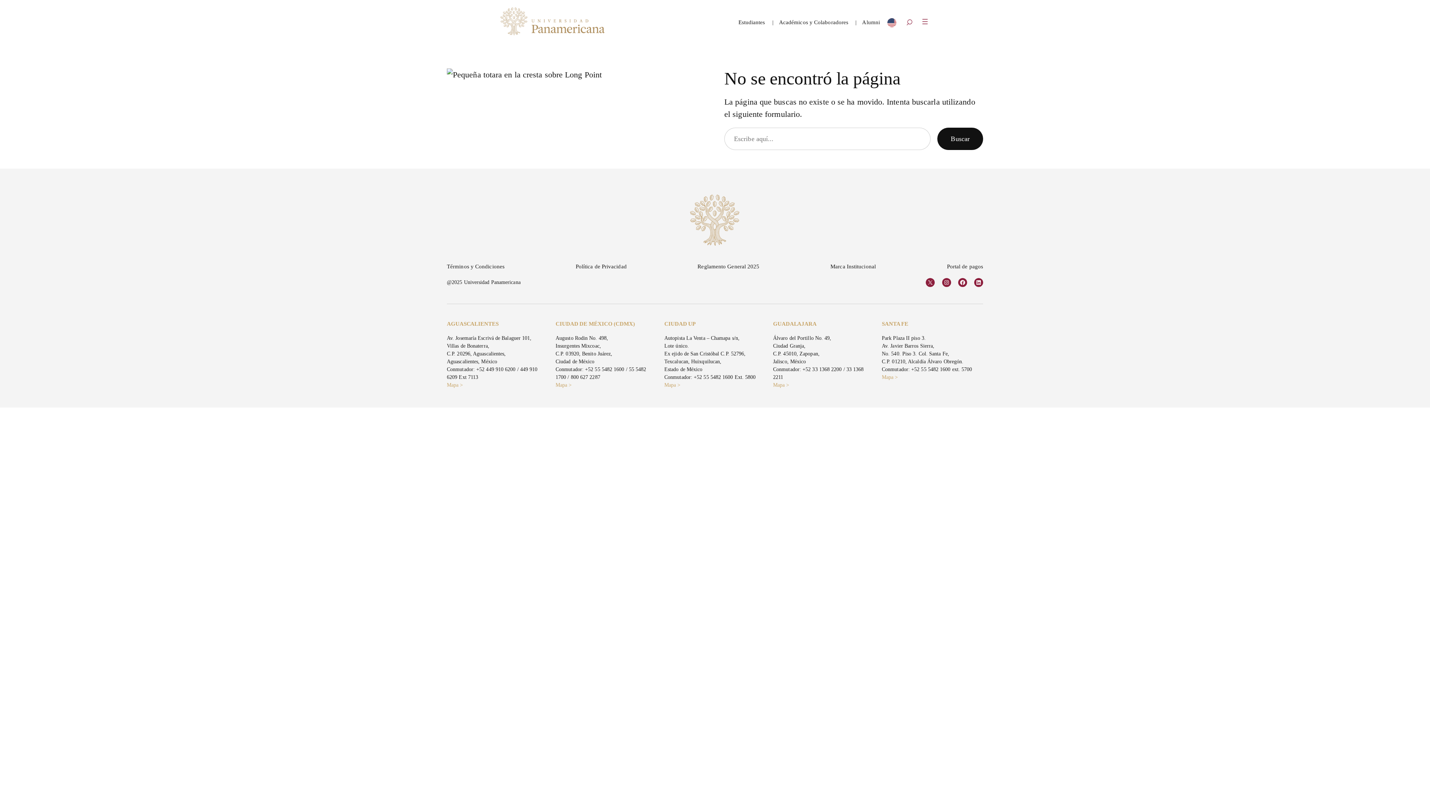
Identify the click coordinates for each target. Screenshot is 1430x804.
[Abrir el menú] (925, 21)
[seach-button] (909, 23)
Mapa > (455, 385)
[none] (892, 24)
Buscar (960, 139)
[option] (892, 24)
